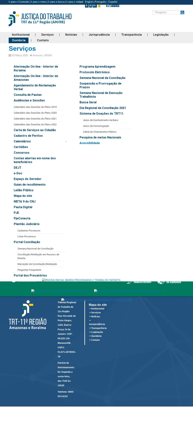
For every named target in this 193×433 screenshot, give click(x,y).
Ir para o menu (38, 1)
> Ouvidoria (95, 336)
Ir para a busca (56, 1)
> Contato (94, 340)
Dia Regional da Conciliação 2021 (103, 108)
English (89, 1)
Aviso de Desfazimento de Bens (100, 120)
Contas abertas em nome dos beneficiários (35, 160)
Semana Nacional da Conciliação (103, 78)
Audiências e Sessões (29, 100)
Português (100, 1)
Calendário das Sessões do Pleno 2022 (35, 124)
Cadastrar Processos (29, 230)
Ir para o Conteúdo (19, 1)
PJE (16, 213)
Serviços (47, 34)
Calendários (22, 141)
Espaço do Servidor (27, 179)
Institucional (21, 34)
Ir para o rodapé (75, 1)
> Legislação (96, 332)
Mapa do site (23, 196)
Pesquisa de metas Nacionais (100, 137)
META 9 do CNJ (24, 201)
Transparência (131, 34)
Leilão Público (24, 190)
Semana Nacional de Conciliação (36, 248)
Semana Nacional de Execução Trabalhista (101, 94)
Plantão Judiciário (27, 224)
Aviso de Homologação (96, 126)
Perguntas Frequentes (29, 269)
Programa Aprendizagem (97, 66)
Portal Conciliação (27, 242)
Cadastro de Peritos (28, 136)
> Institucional (96, 308)
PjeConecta (22, 218)
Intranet (115, 5)
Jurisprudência (99, 34)
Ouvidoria (18, 40)
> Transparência (98, 328)
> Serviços (95, 312)
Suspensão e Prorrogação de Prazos (100, 85)
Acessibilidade (90, 143)
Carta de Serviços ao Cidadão (35, 130)
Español (112, 1)
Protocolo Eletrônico (95, 72)
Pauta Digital (23, 207)
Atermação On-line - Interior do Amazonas (36, 78)
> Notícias (94, 316)
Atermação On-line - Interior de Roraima (36, 68)
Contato (43, 40)
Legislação (161, 34)
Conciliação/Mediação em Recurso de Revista (38, 256)
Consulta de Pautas (28, 95)
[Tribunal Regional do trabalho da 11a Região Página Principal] (46, 18)
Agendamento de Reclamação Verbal (35, 87)
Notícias (71, 34)
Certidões (21, 147)
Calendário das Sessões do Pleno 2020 (35, 112)
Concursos (21, 152)
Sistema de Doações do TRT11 (101, 113)
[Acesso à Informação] (106, 5)
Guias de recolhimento (30, 184)
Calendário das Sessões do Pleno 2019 (35, 107)
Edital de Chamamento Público (99, 131)
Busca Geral (88, 102)
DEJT (17, 167)
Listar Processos (27, 236)
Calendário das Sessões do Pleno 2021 (35, 118)
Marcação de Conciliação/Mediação (37, 264)
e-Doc (18, 173)
